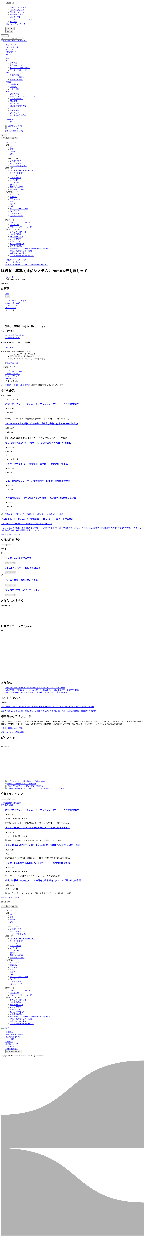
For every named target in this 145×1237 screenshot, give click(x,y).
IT (6, 61)
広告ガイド (9, 1046)
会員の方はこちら (12, 338)
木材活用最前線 (16, 99)
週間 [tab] (11, 805)
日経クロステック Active (20, 222)
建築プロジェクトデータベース (22, 96)
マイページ (9, 54)
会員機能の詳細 (16, 237)
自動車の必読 (15, 84)
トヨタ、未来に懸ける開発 (18, 558)
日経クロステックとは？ (15, 24)
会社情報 (13, 22)
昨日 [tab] (7, 805)
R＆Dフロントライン (18, 166)
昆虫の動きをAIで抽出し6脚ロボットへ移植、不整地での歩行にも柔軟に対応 (42, 845)
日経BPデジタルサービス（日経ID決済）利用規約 (30, 248)
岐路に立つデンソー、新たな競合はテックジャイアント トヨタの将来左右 (42, 404)
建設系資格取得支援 (18, 106)
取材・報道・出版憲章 (14, 1034)
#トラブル (9, 122)
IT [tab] (2, 803)
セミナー (13, 204)
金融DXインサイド (17, 161)
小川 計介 (9, 277)
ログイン (9, 31)
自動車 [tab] (10, 803)
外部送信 (9, 1042)
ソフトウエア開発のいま (20, 68)
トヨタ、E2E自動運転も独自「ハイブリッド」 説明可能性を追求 (37, 863)
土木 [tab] (19, 803)
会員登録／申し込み (18, 253)
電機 (7, 72)
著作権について (11, 1044)
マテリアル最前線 (17, 77)
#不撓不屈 (9, 119)
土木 (7, 108)
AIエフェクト (15, 163)
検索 (12, 206)
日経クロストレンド (18, 12)
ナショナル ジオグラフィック (22, 19)
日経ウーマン (15, 17)
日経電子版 (14, 225)
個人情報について (12, 1037)
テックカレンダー (17, 173)
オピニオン (14, 180)
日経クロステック (17, 10)
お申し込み (10, 28)
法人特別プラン (16, 216)
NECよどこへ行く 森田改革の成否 (22, 568)
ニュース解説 (15, 178)
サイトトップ (10, 142)
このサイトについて (18, 232)
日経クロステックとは (19, 209)
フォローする (10, 563)
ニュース (13, 175)
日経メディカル (16, 15)
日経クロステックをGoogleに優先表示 (16, 385)
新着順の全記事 (16, 187)
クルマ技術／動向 (12, 262)
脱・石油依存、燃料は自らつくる (21, 580)
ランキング (9, 50)
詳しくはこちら (7, 347)
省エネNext (14, 101)
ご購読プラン (15, 213)
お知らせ (13, 185)
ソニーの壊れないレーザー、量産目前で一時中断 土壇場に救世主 (37, 481)
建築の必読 (14, 94)
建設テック (14, 103)
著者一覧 (13, 197)
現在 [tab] (3, 805)
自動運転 (13, 87)
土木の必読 (14, 111)
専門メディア (10, 52)
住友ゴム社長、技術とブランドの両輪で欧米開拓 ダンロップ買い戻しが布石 (43, 880)
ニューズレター (11, 45)
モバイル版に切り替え (13, 1051)
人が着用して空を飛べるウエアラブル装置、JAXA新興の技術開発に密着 (40, 498)
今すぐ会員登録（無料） (15, 335)
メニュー (5, 36)
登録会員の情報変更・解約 (21, 251)
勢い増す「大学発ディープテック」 (22, 590)
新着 (7, 59)
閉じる (4, 135)
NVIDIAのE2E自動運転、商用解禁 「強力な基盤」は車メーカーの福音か (41, 423)
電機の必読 (14, 75)
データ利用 (9, 1039)
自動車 (8, 82)
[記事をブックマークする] (6, 436)
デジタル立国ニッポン (19, 70)
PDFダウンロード (17, 199)
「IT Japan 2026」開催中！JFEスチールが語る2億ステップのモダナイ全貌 (35, 688)
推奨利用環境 (15, 234)
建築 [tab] (15, 803)
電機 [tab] (5, 803)
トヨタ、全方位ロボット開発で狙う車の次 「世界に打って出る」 (37, 464)
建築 (7, 91)
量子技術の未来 (16, 65)
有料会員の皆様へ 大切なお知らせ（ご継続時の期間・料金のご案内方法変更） (37, 692)
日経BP (8, 3)
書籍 (12, 201)
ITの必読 (13, 63)
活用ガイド (14, 211)
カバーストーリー (12, 47)
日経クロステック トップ (15, 260)
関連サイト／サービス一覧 (21, 227)
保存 (7, 296)
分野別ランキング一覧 (10, 897)
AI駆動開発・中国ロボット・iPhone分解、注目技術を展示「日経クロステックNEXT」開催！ (43, 690)
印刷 (7, 294)
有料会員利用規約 (17, 246)
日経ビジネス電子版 (18, 7)
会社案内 (9, 1032)
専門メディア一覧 (17, 190)
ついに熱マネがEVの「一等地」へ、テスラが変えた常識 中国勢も (38, 443)
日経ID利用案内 (11, 1049)
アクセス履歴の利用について (22, 256)
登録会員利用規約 (17, 244)
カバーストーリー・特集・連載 (22, 171)
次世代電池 (14, 89)
